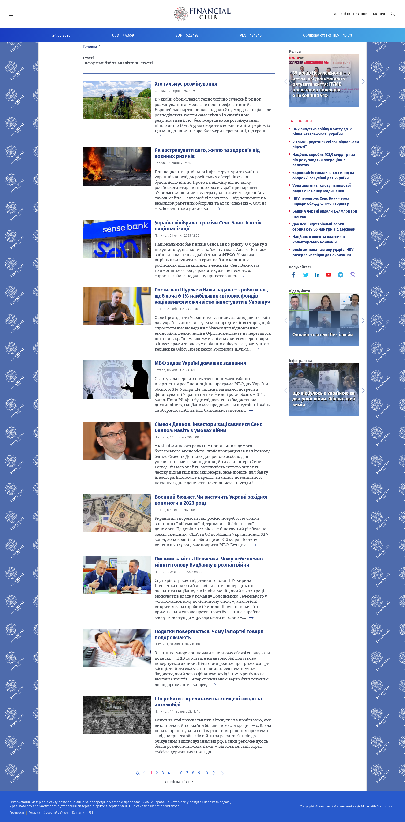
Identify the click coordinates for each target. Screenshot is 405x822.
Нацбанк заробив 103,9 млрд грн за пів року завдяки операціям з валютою (323, 159)
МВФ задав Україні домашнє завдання (200, 363)
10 (206, 773)
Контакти (78, 812)
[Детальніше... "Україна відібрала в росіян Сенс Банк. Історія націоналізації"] (117, 248)
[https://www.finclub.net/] (202, 14)
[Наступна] (214, 773)
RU (336, 14)
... (175, 773)
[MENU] (11, 14)
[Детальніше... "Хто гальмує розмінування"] (117, 108)
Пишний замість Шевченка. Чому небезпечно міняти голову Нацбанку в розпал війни (209, 562)
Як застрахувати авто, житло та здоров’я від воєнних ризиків (207, 153)
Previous (285, 80)
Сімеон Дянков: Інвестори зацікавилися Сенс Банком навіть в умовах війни (208, 427)
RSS (90, 812)
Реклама (34, 812)
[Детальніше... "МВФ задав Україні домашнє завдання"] (117, 385)
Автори (379, 14)
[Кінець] (221, 773)
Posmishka (384, 806)
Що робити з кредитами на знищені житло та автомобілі (208, 702)
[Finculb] (295, 275)
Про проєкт (16, 812)
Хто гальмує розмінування (186, 84)
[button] (393, 14)
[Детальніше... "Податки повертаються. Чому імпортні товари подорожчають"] (117, 657)
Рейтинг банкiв (354, 14)
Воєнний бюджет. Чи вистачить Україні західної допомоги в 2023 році (211, 500)
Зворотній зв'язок (56, 812)
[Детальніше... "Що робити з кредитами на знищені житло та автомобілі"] (117, 724)
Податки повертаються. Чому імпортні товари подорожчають (209, 634)
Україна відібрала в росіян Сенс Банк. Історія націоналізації (208, 226)
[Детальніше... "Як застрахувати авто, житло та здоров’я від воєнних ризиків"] (117, 178)
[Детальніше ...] (159, 136)
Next (362, 80)
